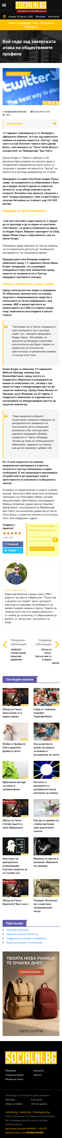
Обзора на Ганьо (14, 1079)
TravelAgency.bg (41, 1112)
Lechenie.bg (11, 1112)
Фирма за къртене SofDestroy (22, 934)
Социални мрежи (14, 1074)
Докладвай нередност (43, 548)
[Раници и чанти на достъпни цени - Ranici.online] (31, 993)
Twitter (12, 550)
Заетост (38, 1074)
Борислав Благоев (15, 111)
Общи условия (13, 1103)
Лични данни (39, 1103)
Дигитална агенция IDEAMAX (20, 1128)
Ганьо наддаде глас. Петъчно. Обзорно (31, 25)
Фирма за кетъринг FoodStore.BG (24, 942)
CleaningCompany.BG (18, 929)
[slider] (12, 533)
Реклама (40, 16)
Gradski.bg (25, 1112)
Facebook (12, 544)
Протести (39, 1070)
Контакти (53, 16)
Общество (10, 1070)
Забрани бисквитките (31, 11)
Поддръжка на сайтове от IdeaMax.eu (26, 938)
